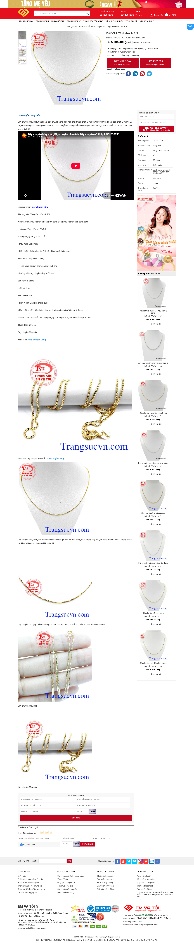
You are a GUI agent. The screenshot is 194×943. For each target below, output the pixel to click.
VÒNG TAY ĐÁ (131, 21)
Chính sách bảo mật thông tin (30, 879)
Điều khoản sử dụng (65, 892)
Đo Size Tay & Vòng (105, 883)
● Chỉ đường (39, 916)
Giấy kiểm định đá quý (106, 889)
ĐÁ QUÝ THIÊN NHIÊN (114, 21)
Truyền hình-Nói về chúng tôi (30, 886)
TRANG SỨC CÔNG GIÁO (93, 21)
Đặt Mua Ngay (122, 63)
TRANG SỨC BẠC (74, 21)
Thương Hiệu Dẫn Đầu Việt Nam (31, 889)
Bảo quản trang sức (105, 879)
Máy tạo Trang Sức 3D (66, 883)
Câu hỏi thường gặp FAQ (28, 892)
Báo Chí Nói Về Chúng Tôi (28, 883)
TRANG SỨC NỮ (42, 21)
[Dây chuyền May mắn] (22, 52)
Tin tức (138, 15)
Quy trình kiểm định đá (146, 883)
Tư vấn (190, 26)
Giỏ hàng (171, 15)
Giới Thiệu (22, 876)
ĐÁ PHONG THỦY (146, 21)
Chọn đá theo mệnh (145, 886)
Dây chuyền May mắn (29, 115)
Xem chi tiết (156, 324)
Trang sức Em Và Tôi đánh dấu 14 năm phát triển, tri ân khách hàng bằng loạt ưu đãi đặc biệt (155, 894)
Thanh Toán (62, 879)
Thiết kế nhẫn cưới (105, 876)
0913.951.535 (155, 63)
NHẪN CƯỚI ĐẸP (57, 21)
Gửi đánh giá (87, 844)
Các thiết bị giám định (146, 879)
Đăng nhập (158, 15)
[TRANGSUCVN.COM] (24, 16)
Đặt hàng (76, 817)
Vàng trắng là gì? (144, 876)
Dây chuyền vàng (37, 340)
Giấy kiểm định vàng (105, 886)
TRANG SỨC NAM (26, 21)
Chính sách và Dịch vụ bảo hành (70, 876)
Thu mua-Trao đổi (65, 886)
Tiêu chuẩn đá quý (144, 889)
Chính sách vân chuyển (67, 889)
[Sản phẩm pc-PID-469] (156, 233)
